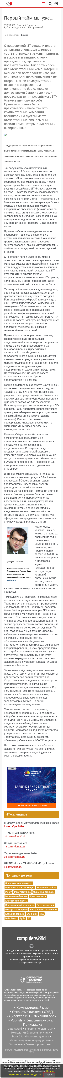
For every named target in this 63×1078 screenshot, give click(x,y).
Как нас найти (12, 953)
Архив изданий (30, 956)
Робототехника (22, 892)
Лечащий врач (45, 1016)
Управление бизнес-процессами (30, 1044)
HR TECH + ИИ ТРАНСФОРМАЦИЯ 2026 (29, 863)
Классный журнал (40, 1020)
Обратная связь (47, 950)
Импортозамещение (16, 909)
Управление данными (39, 1028)
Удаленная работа (47, 887)
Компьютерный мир (32, 1008)
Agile (22, 918)
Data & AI (17, 1036)
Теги (54, 953)
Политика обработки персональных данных (30, 959)
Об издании (31, 950)
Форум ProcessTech (15, 843)
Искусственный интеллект (19, 905)
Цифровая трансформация (19, 887)
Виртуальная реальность (43, 909)
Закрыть (49, 1074)
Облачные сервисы (43, 892)
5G (29, 918)
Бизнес (24, 35)
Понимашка (32, 1025)
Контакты (26, 953)
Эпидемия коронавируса (18, 883)
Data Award (11, 918)
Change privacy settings (30, 962)
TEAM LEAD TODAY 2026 (19, 833)
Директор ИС (19, 1016)
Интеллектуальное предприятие (30, 1040)
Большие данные (14, 914)
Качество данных (37, 1036)
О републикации (41, 953)
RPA (42, 914)
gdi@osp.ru (11, 580)
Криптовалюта (38, 896)
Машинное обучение (16, 896)
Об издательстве (14, 950)
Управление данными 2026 (20, 853)
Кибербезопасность (16, 900)
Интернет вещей (45, 905)
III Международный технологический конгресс (31, 823)
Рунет (8, 892)
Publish (16, 1020)
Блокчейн (31, 914)
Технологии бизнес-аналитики (30, 1032)
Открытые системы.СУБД (32, 1012)
